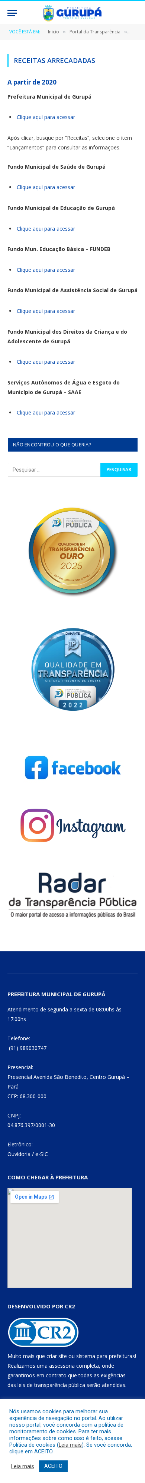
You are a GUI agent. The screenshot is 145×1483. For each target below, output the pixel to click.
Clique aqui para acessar (46, 116)
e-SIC (41, 1153)
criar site (56, 1356)
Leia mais (70, 1444)
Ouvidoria (18, 1153)
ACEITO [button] (53, 1466)
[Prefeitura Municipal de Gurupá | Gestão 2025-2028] (73, 13)
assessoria (62, 1365)
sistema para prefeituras (105, 1356)
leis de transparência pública (51, 1384)
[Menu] (12, 13)
